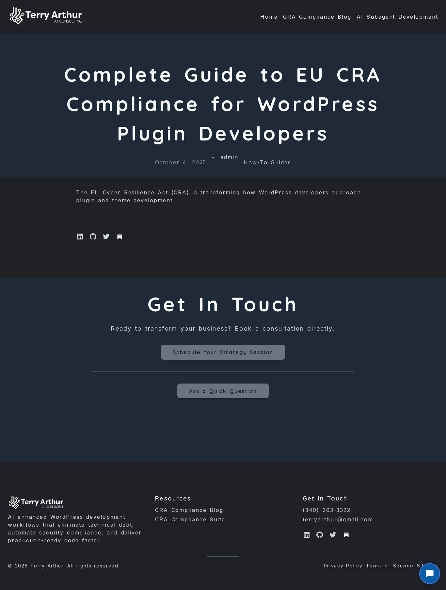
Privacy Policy (343, 565)
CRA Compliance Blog (189, 510)
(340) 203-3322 (327, 510)
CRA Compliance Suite (190, 519)
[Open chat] (429, 573)
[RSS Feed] (346, 534)
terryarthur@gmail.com (338, 519)
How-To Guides (267, 162)
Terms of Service (389, 565)
